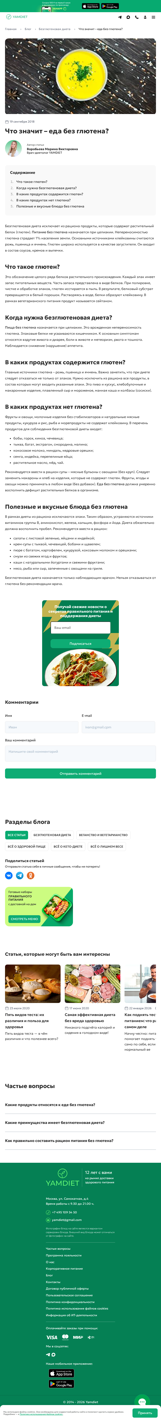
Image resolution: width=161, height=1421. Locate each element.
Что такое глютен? (31, 182)
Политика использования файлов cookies (77, 1308)
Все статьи (17, 835)
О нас (50, 1262)
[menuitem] (120, 17)
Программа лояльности (64, 1255)
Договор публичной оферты (67, 1288)
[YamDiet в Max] (53, 1355)
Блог (49, 1275)
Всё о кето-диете (68, 846)
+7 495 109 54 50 (64, 1212)
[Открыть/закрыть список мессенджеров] (142, 1402)
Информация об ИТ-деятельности (71, 1315)
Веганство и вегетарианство (103, 835)
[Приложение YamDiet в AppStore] (91, 6)
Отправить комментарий (80, 773)
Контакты (53, 1282)
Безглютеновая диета (52, 835)
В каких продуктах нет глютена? (43, 200)
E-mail (87, 716)
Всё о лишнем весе (107, 846)
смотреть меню (24, 919)
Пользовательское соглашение (69, 1295)
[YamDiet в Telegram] (48, 1355)
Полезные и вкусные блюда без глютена (50, 206)
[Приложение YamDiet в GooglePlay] (110, 6)
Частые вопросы (58, 1249)
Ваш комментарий (20, 740)
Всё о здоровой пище (27, 846)
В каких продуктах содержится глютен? (49, 194)
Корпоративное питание (64, 1268)
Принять (145, 1413)
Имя (8, 716)
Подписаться (80, 643)
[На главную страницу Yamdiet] (17, 18)
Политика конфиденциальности (70, 1302)
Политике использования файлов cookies (41, 1414)
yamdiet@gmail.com (67, 1220)
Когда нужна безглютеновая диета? (46, 188)
